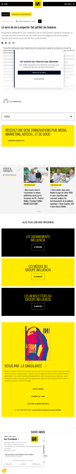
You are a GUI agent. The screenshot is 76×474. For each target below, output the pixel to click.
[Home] (38, 4)
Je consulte (38, 276)
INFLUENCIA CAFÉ (30, 185)
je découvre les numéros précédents (38, 404)
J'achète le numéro (38, 389)
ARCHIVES (5, 14)
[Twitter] (6, 43)
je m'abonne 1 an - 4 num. (38, 396)
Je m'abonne (38, 247)
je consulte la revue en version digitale (46, 410)
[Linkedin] (9, 43)
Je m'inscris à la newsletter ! (16, 140)
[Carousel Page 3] (39, 211)
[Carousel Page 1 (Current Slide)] (36, 211)
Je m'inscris (38, 306)
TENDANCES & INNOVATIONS (21, 14)
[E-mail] (13, 43)
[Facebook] (2, 43)
